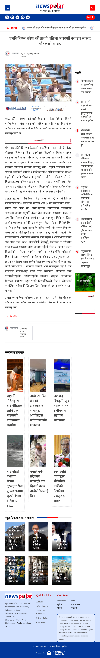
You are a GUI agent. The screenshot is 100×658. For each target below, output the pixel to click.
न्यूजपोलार (15, 53)
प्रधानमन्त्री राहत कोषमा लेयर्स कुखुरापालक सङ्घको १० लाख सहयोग (41, 28)
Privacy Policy (42, 618)
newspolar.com (45, 646)
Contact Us (41, 622)
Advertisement (42, 606)
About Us (40, 602)
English (90, 17)
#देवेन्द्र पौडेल (12, 316)
